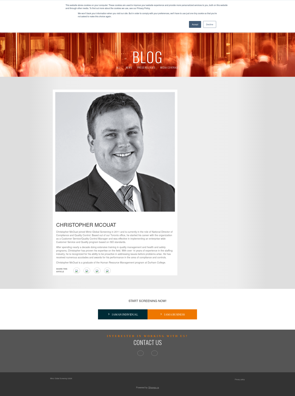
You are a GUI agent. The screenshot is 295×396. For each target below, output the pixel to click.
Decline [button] (209, 24)
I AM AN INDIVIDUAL (125, 314)
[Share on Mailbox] (107, 271)
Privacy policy (240, 379)
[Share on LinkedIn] (76, 271)
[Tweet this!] (86, 271)
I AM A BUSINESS (174, 314)
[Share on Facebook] (97, 271)
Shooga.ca (153, 387)
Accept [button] (195, 24)
